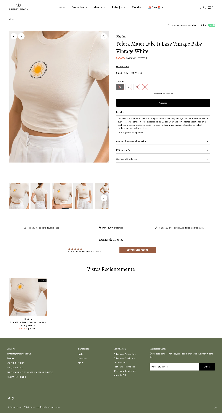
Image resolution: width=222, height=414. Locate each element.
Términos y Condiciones (125, 371)
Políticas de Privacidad (124, 367)
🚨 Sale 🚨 (154, 7)
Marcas (98, 7)
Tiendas (137, 7)
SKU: (118, 73)
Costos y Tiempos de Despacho (131, 141)
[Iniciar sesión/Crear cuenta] (204, 7)
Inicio (62, 7)
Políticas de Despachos (125, 354)
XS (120, 86)
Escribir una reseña (137, 249)
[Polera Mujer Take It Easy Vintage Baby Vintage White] (28, 297)
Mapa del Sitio (120, 375)
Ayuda (81, 362)
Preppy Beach (16, 407)
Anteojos (117, 7)
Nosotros (82, 358)
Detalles (120, 112)
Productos (78, 7)
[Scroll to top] (216, 408)
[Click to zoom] (103, 36)
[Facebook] (9, 398)
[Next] (21, 36)
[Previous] (13, 36)
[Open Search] (199, 7)
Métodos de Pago (124, 150)
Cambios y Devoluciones (127, 159)
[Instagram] (12, 398)
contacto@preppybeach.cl (19, 354)
